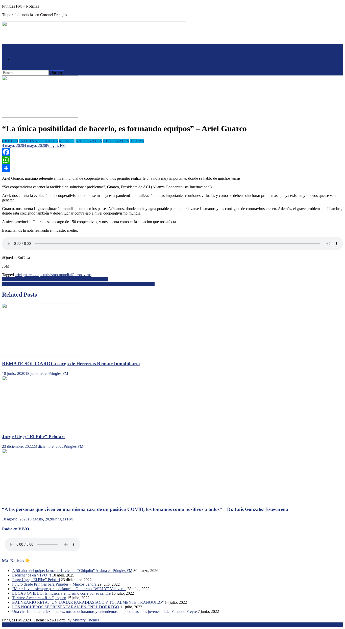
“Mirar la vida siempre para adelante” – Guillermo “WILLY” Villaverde (69, 589)
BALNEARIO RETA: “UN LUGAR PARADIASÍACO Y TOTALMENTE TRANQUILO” (88, 602)
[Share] (172, 168)
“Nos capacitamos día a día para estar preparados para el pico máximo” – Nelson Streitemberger (78, 284)
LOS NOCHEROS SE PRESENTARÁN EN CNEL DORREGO (65, 607)
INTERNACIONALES (38, 141)
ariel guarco (24, 275)
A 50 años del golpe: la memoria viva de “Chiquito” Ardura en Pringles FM (72, 570)
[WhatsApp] (172, 160)
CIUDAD (10, 141)
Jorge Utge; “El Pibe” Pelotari (33, 436)
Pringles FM (56, 145)
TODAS (137, 141)
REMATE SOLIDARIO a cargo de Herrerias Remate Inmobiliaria (71, 363)
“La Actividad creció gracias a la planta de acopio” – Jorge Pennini (55, 279)
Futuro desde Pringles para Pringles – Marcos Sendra (54, 584)
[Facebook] (172, 152)
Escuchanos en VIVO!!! (31, 575)
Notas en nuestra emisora (32, 59)
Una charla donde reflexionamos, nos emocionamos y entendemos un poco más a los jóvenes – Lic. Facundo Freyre (104, 611)
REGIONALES (116, 141)
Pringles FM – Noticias (20, 6)
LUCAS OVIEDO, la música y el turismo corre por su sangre (61, 593)
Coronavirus (81, 275)
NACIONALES (89, 141)
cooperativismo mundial (53, 275)
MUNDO (67, 141)
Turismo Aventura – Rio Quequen (39, 598)
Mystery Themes (85, 620)
